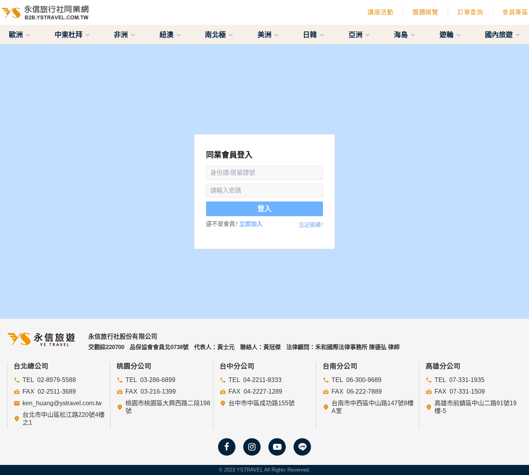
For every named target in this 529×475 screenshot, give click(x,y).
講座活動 (380, 12)
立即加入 (251, 224)
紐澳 (167, 34)
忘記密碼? (311, 225)
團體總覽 (425, 12)
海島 (402, 34)
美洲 (265, 34)
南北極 (216, 34)
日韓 (311, 34)
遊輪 (447, 34)
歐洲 (17, 34)
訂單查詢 (470, 12)
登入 (264, 209)
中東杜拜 (69, 34)
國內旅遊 (500, 34)
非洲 (122, 34)
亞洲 (356, 34)
